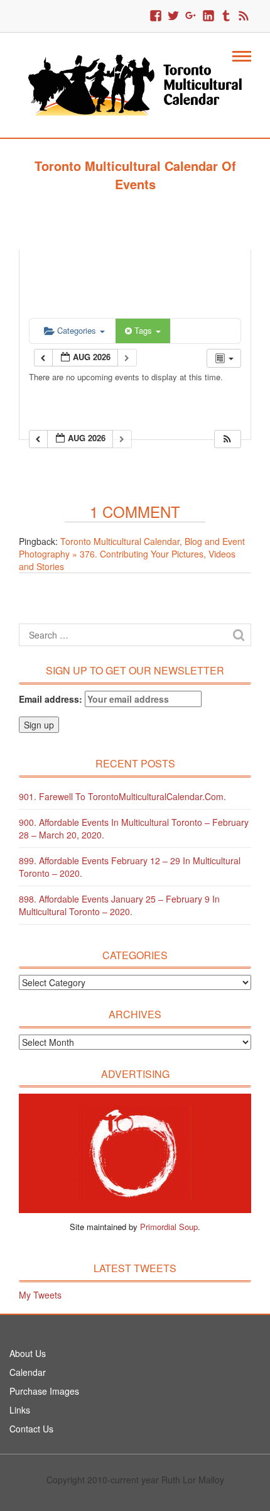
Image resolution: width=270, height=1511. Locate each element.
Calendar (27, 1372)
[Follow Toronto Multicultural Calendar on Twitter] (173, 16)
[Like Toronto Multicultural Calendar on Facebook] (155, 16)
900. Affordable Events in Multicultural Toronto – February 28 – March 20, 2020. (134, 828)
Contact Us (31, 1428)
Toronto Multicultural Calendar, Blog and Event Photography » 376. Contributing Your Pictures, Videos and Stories (132, 554)
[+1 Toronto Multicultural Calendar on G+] (191, 16)
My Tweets (40, 1294)
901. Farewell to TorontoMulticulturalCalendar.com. (122, 796)
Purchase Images (44, 1391)
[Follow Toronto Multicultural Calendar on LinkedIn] (208, 16)
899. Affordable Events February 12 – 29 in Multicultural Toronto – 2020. (129, 866)
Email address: (52, 699)
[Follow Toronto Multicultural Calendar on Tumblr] (226, 16)
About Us (27, 1353)
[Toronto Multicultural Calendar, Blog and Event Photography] (135, 83)
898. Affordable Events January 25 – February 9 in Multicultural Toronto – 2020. (119, 905)
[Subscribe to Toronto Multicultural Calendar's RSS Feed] (243, 16)
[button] (227, 439)
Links (19, 1410)
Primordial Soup (169, 1227)
